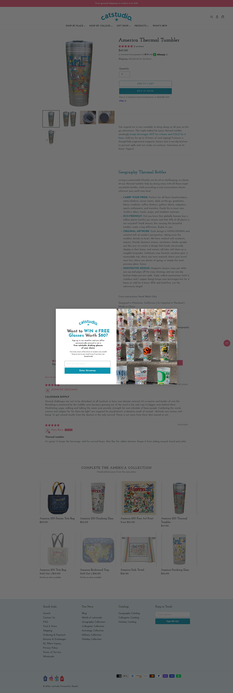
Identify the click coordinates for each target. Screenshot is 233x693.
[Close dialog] (174, 311)
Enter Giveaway (87, 371)
